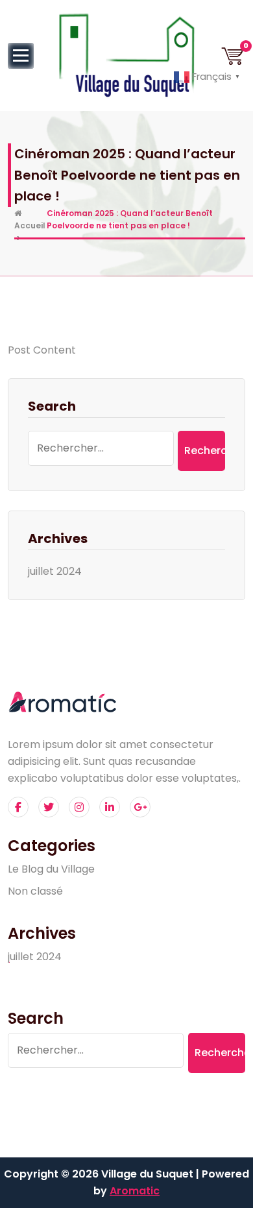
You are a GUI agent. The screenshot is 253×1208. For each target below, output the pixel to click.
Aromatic (135, 1190)
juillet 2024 (55, 571)
